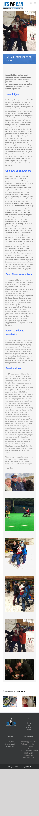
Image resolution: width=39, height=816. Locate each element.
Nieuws (28, 727)
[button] (4, 701)
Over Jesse (10, 742)
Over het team (10, 746)
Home (28, 723)
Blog (28, 725)
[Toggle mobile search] (31, 3)
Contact (28, 730)
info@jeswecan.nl (32, 751)
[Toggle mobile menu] (35, 3)
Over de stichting (10, 744)
